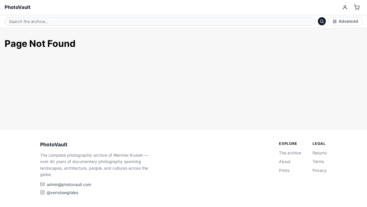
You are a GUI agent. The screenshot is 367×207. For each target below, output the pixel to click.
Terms (318, 161)
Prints (284, 170)
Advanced (348, 21)
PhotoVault (18, 7)
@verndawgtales (62, 192)
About (284, 161)
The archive (290, 152)
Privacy (320, 170)
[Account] (344, 7)
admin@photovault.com (69, 184)
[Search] (322, 21)
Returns (320, 152)
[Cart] (356, 7)
